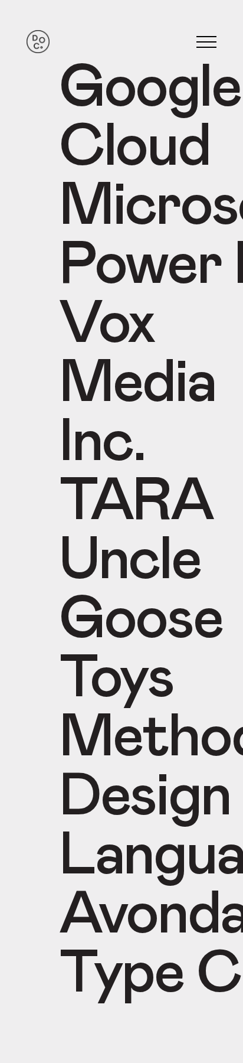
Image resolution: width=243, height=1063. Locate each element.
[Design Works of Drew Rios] (38, 42)
